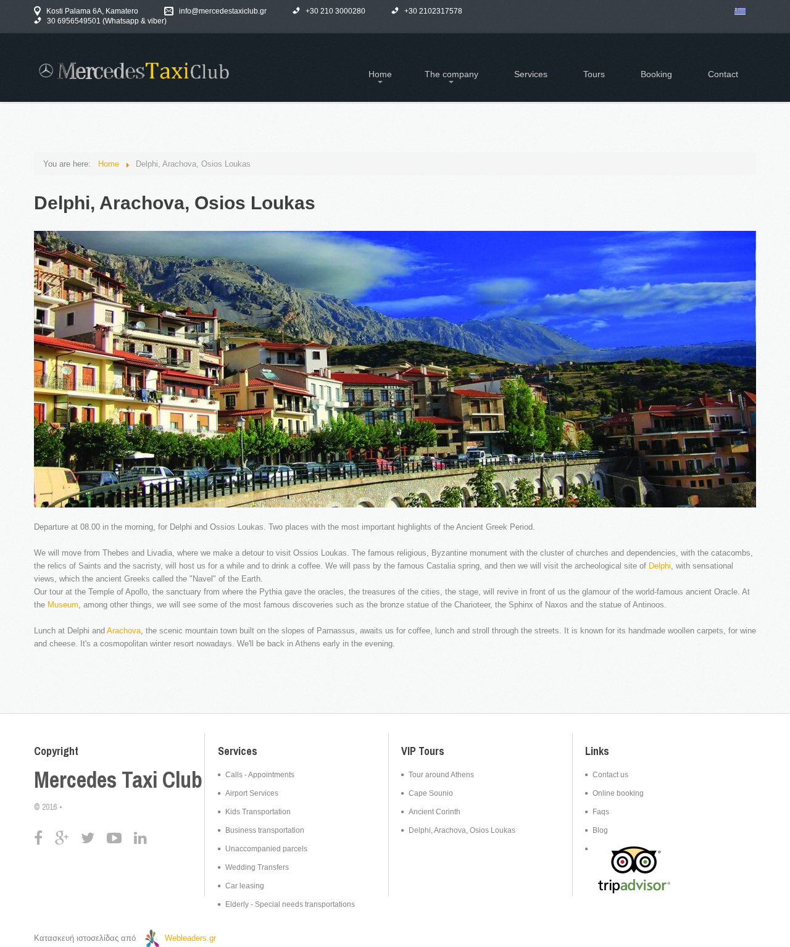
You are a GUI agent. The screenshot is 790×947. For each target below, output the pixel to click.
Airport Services (251, 793)
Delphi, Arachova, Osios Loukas (462, 830)
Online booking (618, 793)
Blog (600, 830)
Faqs (600, 811)
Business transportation (264, 830)
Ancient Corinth (434, 811)
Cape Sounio (431, 793)
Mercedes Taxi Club (118, 780)
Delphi (660, 565)
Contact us (610, 774)
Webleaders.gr (190, 938)
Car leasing (244, 886)
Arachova (124, 630)
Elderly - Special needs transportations (290, 904)
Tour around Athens (441, 774)
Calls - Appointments (259, 774)
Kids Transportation (258, 811)
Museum (63, 604)
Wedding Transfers (257, 867)
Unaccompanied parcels (266, 849)
